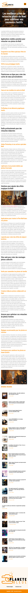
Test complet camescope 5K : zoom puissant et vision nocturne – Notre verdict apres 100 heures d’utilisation (16, 489)
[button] (25, 4)
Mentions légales (10, 586)
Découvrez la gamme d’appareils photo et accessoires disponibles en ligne (15, 411)
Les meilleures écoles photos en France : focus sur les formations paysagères (17, 446)
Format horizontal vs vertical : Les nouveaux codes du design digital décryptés (17, 513)
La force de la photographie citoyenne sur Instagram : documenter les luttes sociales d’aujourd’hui (17, 471)
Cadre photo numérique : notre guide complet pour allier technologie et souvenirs (17, 394)
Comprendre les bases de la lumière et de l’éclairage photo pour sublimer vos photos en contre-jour (17, 557)
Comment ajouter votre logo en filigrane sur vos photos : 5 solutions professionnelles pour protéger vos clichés (17, 540)
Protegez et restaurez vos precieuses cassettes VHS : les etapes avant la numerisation (17, 480)
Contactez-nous (18, 586)
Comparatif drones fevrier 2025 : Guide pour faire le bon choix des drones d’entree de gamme (17, 497)
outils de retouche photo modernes (10, 206)
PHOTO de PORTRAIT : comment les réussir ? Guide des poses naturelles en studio (17, 522)
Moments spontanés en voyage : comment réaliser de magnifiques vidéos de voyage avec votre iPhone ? (17, 428)
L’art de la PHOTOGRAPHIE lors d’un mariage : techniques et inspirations (16, 420)
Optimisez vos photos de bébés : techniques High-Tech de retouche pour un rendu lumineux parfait (17, 402)
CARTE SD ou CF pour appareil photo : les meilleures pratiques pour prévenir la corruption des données (17, 548)
